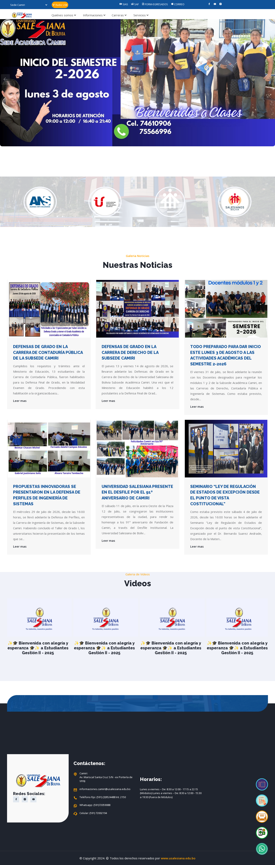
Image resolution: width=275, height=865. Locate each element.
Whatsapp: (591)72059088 (95, 805)
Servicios (140, 15)
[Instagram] (220, 4)
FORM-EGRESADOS (156, 4)
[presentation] (5, 79)
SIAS (125, 4)
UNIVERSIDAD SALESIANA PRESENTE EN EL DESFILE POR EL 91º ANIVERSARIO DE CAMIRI (137, 492)
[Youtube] (215, 4)
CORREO (179, 4)
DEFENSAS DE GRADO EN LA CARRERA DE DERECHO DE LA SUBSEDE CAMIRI (130, 352)
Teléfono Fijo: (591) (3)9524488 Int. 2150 (103, 797)
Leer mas (20, 401)
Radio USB (61, 5)
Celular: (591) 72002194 (93, 813)
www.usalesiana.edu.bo (178, 858)
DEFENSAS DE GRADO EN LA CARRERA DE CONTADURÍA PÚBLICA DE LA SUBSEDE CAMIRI (48, 352)
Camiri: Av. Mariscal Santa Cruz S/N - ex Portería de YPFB (106, 777)
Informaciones (93, 15)
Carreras (118, 15)
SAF (136, 4)
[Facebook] (209, 4)
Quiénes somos (63, 15)
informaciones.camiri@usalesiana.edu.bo (105, 789)
